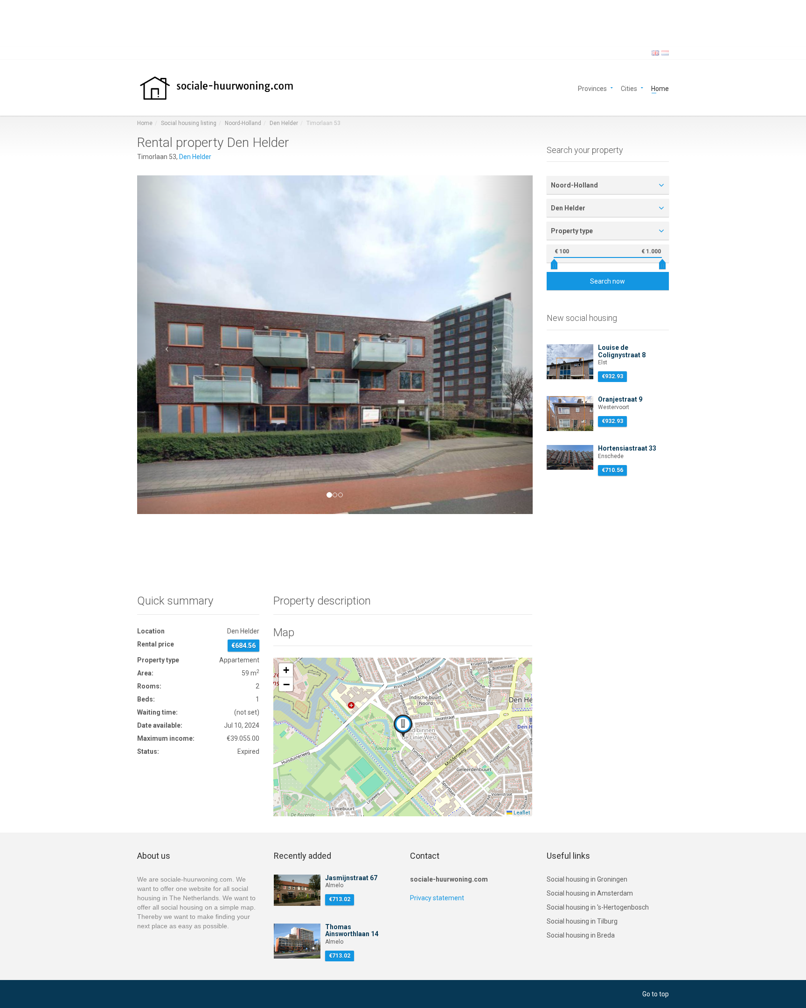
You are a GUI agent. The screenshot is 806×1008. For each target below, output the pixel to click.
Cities (629, 88)
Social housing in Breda (581, 935)
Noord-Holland (243, 123)
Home (660, 88)
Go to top (655, 994)
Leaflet (521, 813)
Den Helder (284, 123)
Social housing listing (188, 123)
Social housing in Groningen (587, 879)
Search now (607, 281)
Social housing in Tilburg (582, 921)
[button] (166, 344)
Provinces (592, 88)
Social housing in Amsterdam (590, 893)
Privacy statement (437, 898)
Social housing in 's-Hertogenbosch (598, 907)
